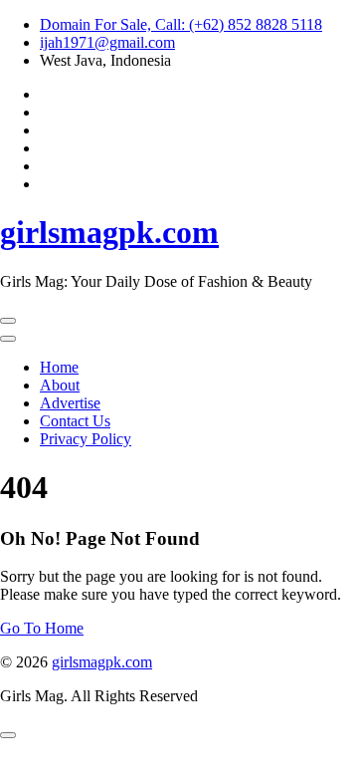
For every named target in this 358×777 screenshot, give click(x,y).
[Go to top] (8, 735)
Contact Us (75, 420)
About (60, 385)
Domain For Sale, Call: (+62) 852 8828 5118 (181, 24)
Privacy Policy (85, 438)
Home (59, 367)
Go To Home (42, 628)
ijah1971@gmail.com (107, 42)
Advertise (70, 402)
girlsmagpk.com (109, 232)
